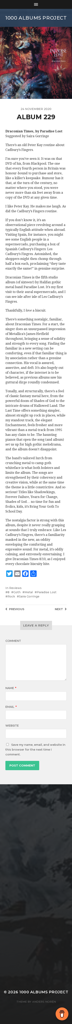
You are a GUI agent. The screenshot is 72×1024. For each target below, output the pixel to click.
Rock (11, 596)
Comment (13, 641)
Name (10, 688)
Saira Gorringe (29, 596)
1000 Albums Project (36, 18)
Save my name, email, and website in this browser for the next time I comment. (35, 749)
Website (12, 725)
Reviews (15, 588)
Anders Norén (44, 1001)
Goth (17, 592)
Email (11, 707)
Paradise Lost (46, 592)
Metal (29, 592)
